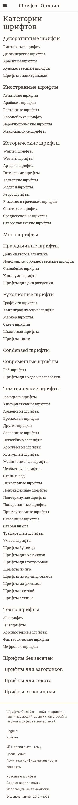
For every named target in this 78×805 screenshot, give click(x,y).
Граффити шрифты (20, 302)
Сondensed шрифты (26, 350)
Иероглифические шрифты (27, 124)
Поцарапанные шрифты (25, 504)
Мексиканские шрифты (24, 131)
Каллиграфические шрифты (28, 309)
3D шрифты (13, 617)
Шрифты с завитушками (25, 75)
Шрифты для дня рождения (28, 282)
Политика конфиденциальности (31, 760)
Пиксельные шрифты (22, 483)
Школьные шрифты (21, 331)
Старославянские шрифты (27, 223)
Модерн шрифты (18, 187)
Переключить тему (26, 747)
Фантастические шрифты (26, 639)
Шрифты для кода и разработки (31, 376)
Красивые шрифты (20, 61)
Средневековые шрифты (25, 215)
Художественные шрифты (26, 68)
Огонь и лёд (14, 475)
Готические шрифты (21, 172)
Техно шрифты (21, 609)
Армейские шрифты (21, 411)
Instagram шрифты (20, 396)
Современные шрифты (30, 361)
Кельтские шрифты (20, 179)
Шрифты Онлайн (39, 5)
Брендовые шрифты (21, 418)
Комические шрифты (22, 447)
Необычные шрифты (21, 468)
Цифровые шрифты (20, 646)
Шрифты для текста (27, 680)
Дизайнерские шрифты (24, 53)
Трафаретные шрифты (23, 533)
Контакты (13, 767)
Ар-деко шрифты (18, 165)
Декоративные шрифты (32, 38)
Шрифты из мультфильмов (28, 576)
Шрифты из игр (17, 569)
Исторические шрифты (31, 143)
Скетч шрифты (16, 324)
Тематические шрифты (31, 388)
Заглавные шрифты (21, 432)
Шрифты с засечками (29, 691)
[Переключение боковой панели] (5, 5)
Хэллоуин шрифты (20, 275)
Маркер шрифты (18, 317)
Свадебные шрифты (21, 268)
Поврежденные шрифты (25, 490)
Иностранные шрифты (30, 87)
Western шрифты (18, 158)
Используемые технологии (27, 789)
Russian (12, 737)
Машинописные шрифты (25, 461)
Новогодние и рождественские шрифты (38, 261)
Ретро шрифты (16, 194)
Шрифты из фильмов (22, 583)
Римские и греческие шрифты (30, 201)
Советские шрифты (20, 208)
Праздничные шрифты (31, 245)
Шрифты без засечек (28, 658)
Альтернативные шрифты (26, 404)
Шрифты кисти (16, 338)
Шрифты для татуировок (25, 562)
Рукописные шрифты (29, 294)
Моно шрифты (20, 234)
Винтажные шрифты (22, 46)
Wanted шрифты (18, 151)
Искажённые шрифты (22, 439)
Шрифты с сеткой (18, 590)
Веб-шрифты (14, 369)
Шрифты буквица (19, 547)
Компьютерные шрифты (25, 632)
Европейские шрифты (23, 116)
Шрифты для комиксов (24, 554)
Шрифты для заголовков (33, 669)
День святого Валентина (25, 254)
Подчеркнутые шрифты (24, 497)
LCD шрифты (14, 625)
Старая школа (16, 526)
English (11, 731)
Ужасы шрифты (17, 540)
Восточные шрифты (21, 109)
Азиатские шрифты (20, 95)
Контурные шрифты (21, 454)
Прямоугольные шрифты (26, 511)
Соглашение (16, 754)
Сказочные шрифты (21, 518)
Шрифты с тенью (18, 597)
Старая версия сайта (23, 783)
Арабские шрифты (19, 102)
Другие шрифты (17, 425)
